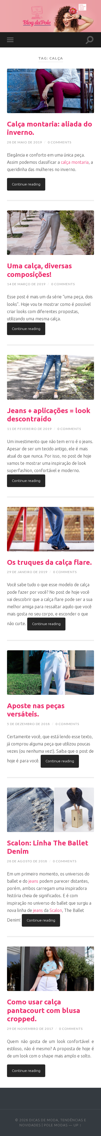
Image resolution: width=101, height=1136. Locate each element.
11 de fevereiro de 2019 (29, 429)
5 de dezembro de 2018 (28, 724)
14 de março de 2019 (26, 284)
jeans (33, 881)
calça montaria (75, 162)
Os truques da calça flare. (49, 562)
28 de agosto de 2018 (27, 861)
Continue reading (26, 184)
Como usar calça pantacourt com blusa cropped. (43, 1010)
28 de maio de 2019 (24, 142)
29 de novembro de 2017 (30, 1029)
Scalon (56, 910)
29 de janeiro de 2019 (27, 572)
